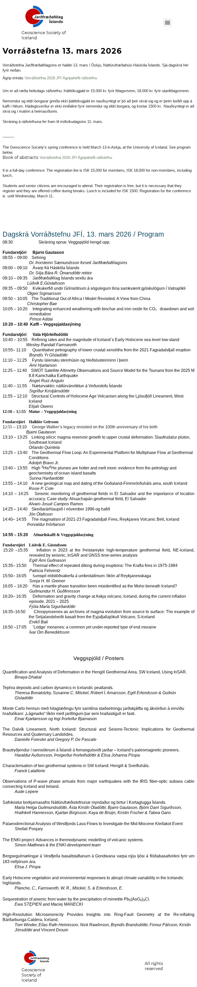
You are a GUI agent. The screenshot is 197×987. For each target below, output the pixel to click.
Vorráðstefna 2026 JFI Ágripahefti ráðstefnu (61, 78)
